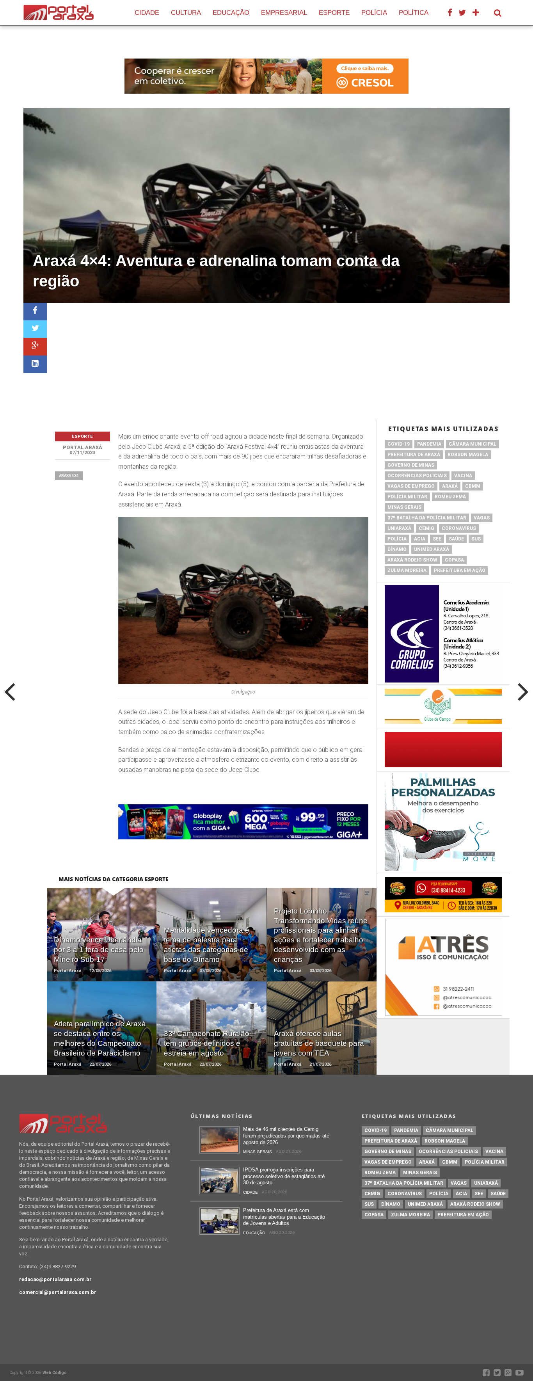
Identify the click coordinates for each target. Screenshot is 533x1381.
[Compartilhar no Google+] (35, 346)
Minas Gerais (404, 507)
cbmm (472, 486)
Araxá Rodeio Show (412, 560)
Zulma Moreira (406, 570)
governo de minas (410, 465)
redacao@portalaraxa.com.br (55, 1279)
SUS (476, 539)
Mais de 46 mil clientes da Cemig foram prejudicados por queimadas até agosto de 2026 (286, 1135)
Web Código (55, 1372)
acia (419, 539)
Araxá (450, 486)
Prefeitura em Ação (459, 570)
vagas (482, 518)
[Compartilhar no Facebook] (35, 311)
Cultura (186, 12)
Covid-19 (398, 444)
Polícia (374, 12)
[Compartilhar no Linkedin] (35, 364)
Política (413, 12)
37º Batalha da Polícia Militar (426, 518)
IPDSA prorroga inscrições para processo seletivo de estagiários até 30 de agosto (284, 1176)
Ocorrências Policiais (417, 475)
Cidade (147, 12)
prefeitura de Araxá (413, 454)
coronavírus (459, 528)
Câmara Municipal (472, 444)
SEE (437, 539)
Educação (231, 12)
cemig (426, 528)
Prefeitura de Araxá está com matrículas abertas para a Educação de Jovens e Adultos (284, 1216)
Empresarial (284, 12)
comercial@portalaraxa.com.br (57, 1292)
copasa (454, 560)
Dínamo (397, 549)
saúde (456, 539)
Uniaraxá (399, 528)
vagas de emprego (411, 486)
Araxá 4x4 (69, 475)
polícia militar (407, 496)
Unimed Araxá (431, 549)
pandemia (429, 444)
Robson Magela (468, 454)
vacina (463, 475)
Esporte (334, 12)
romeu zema (450, 496)
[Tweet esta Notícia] (35, 329)
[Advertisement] (278, 361)
